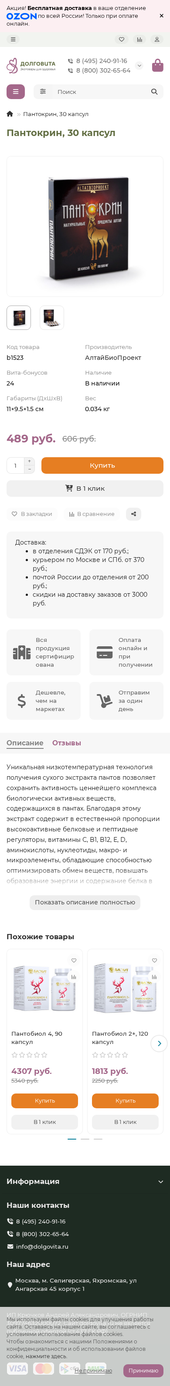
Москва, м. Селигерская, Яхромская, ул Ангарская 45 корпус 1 (76, 1284)
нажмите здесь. (47, 1356)
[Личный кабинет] (156, 39)
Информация (33, 1181)
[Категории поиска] (43, 91)
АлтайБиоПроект (113, 358)
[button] (11, 1043)
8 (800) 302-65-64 (103, 70)
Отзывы (66, 743)
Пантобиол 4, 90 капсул (36, 1037)
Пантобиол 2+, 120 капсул (120, 1037)
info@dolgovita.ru (42, 1246)
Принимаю (143, 1370)
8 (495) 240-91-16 (101, 61)
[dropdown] (13, 39)
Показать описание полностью (85, 902)
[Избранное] (122, 39)
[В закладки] (73, 960)
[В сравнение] (73, 976)
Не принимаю (93, 1370)
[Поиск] (154, 92)
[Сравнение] (139, 39)
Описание (25, 743)
